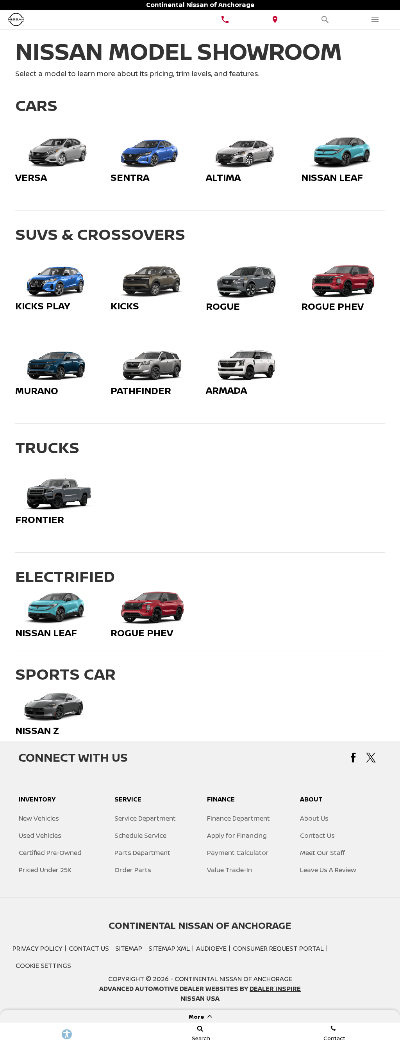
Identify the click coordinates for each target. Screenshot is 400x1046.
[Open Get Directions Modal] (275, 19)
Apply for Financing (237, 835)
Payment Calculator (238, 852)
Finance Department (238, 818)
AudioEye (211, 948)
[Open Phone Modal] (225, 19)
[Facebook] (353, 757)
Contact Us (317, 835)
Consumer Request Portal (278, 948)
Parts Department (142, 852)
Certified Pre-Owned (50, 852)
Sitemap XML (169, 948)
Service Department (145, 818)
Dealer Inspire (275, 988)
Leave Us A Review (328, 870)
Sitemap (128, 948)
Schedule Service (140, 835)
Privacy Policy (37, 948)
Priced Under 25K (45, 870)
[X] (371, 757)
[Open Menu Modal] (375, 19)
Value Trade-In (229, 870)
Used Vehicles (40, 835)
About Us (314, 818)
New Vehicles (39, 818)
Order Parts (132, 870)
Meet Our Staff (322, 852)
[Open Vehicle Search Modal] (325, 19)
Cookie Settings (43, 965)
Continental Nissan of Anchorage (233, 979)
